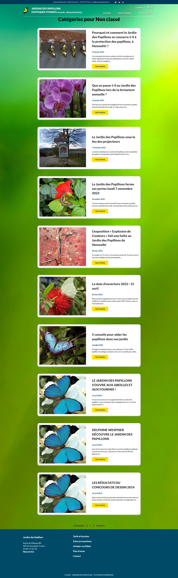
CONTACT (140, 7)
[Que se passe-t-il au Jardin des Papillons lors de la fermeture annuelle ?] (62, 117)
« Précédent (78, 525)
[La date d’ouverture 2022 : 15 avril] (62, 314)
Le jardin (107, 13)
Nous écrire (28, 551)
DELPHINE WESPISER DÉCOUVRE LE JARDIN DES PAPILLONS (112, 434)
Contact (77, 556)
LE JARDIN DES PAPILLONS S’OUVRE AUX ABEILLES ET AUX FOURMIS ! (112, 385)
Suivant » (100, 525)
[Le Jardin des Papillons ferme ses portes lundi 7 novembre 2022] (62, 215)
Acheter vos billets (82, 546)
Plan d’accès (79, 551)
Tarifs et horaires (81, 536)
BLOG (150, 7)
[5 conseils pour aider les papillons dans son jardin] (62, 364)
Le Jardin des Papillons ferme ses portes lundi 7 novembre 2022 (113, 188)
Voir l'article (100, 66)
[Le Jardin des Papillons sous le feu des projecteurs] (62, 166)
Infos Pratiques (125, 13)
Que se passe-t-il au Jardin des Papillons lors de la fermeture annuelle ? (114, 89)
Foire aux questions (82, 541)
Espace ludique (145, 13)
